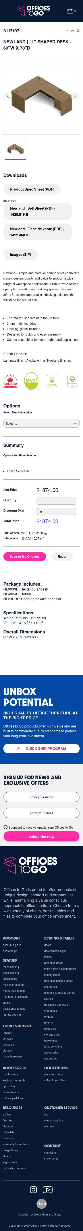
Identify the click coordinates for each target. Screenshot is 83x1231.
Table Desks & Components (60, 969)
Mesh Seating (11, 967)
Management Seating (15, 996)
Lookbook (8, 1138)
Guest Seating (11, 972)
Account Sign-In (12, 945)
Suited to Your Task (55, 1080)
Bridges (48, 1016)
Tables (48, 957)
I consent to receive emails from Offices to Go (41, 827)
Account (11, 938)
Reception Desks (53, 963)
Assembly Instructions (16, 1144)
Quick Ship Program (14, 1168)
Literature (8, 1126)
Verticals (8, 1038)
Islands (48, 998)
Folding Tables (52, 974)
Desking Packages (55, 951)
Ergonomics (10, 1162)
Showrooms (51, 1158)
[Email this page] (67, 30)
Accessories (51, 1052)
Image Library (11, 1150)
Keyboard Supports (14, 1080)
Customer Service (60, 1107)
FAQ (46, 1114)
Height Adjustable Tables (58, 980)
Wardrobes (50, 1058)
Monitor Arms (11, 1074)
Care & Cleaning (53, 1120)
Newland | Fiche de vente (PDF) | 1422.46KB (37, 231)
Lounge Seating (12, 1014)
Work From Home (54, 1074)
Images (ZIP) (20, 254)
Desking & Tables (59, 938)
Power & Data (11, 1092)
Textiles (7, 1114)
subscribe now (41, 836)
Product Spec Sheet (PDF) (32, 189)
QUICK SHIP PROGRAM (46, 748)
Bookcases (50, 1040)
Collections (56, 1068)
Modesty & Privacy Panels (59, 992)
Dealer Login (10, 951)
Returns (48, 1022)
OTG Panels (50, 986)
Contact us (50, 1152)
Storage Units (52, 1034)
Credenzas (50, 1010)
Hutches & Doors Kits (56, 1004)
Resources (12, 1107)
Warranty (49, 1126)
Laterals (7, 1032)
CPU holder (9, 1086)
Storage (7, 1050)
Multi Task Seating (13, 984)
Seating (10, 960)
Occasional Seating (14, 1008)
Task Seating (10, 978)
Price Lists (8, 1132)
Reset (62, 556)
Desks (47, 945)
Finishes (7, 1120)
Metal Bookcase (12, 1056)
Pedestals (50, 1028)
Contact (52, 1146)
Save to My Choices (25, 556)
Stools (6, 1002)
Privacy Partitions (13, 1098)
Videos (7, 1156)
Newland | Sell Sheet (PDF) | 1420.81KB (33, 211)
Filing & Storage (18, 1026)
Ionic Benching (53, 1046)
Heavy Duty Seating (14, 990)
